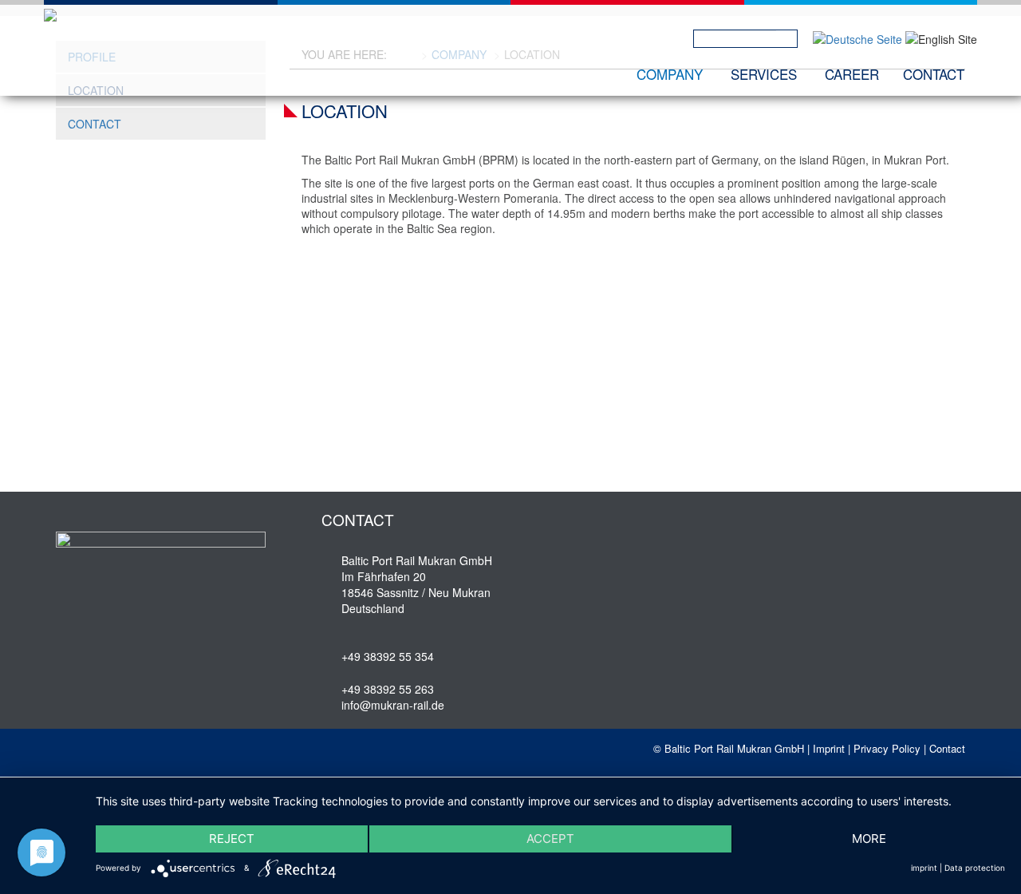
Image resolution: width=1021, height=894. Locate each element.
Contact (933, 74)
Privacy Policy (886, 748)
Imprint (829, 748)
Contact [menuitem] (94, 124)
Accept (550, 838)
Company (670, 74)
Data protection (974, 867)
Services (764, 74)
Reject (231, 838)
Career (852, 74)
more (869, 838)
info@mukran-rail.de (392, 705)
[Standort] (857, 37)
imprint (924, 867)
